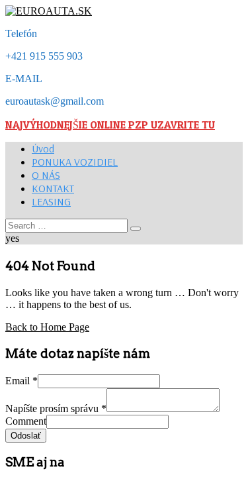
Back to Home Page (47, 327)
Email (21, 380)
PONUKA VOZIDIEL (75, 161)
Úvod (43, 148)
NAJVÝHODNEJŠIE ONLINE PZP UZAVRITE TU (110, 124)
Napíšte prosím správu (55, 408)
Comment (25, 421)
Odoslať (26, 436)
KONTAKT (53, 188)
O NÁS (46, 175)
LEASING (51, 201)
